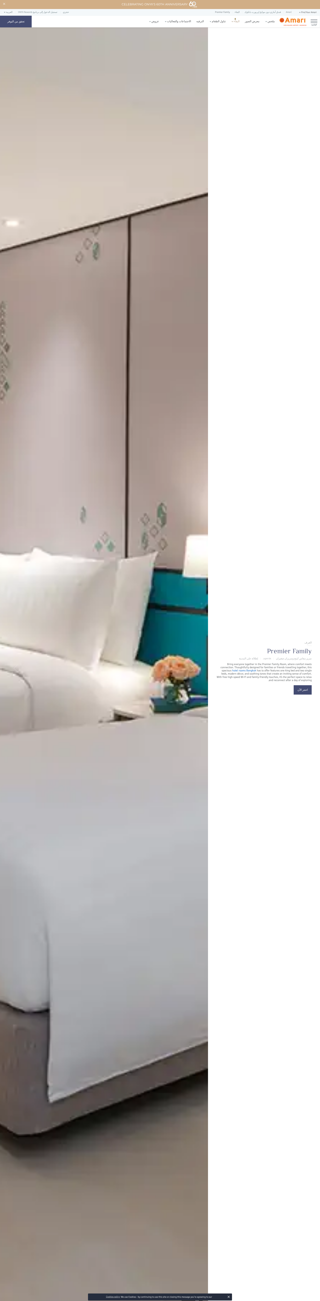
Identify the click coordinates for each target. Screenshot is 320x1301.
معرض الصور (252, 21)
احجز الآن (303, 689)
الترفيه (200, 21)
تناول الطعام (219, 21)
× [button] (229, 1297)
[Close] (4, 4)
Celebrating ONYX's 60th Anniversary (155, 4)
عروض (155, 21)
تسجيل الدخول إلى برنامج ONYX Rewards (37, 12)
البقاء (237, 21)
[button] (307, 12)
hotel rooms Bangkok (244, 670)
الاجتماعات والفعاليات (179, 21)
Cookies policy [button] (113, 1296)
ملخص (271, 21)
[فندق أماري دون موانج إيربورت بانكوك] (293, 21)
